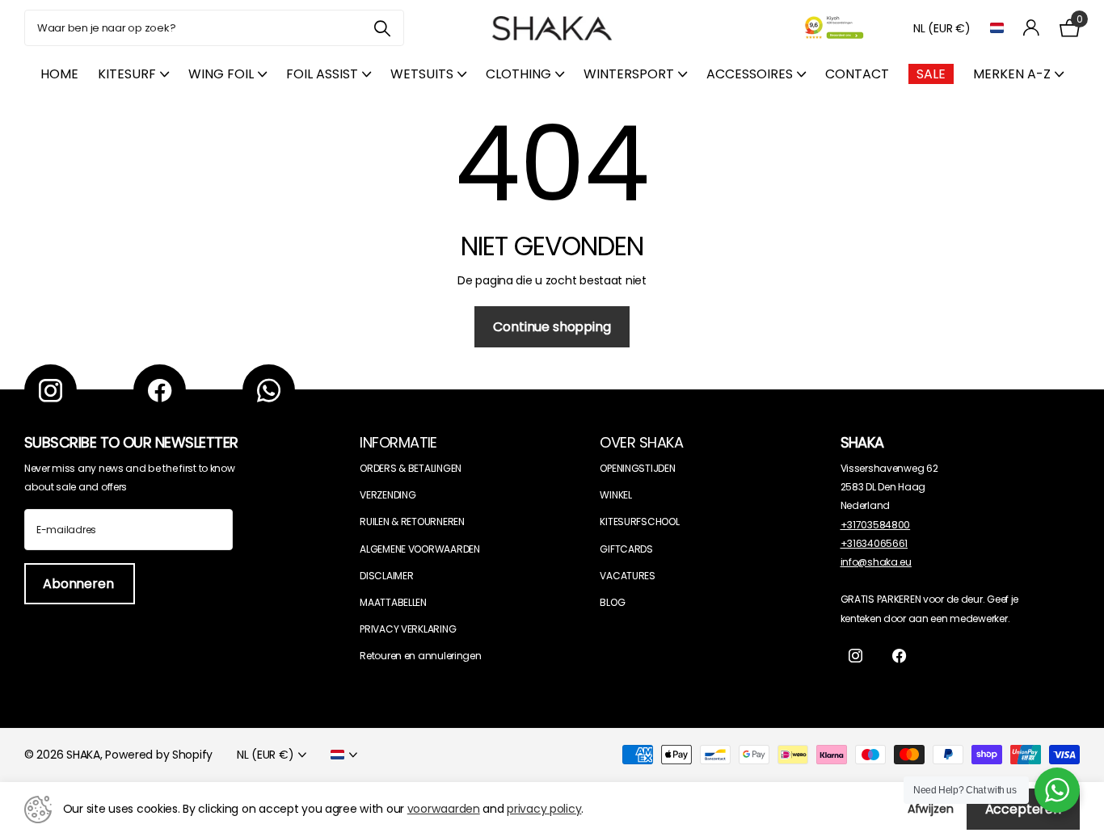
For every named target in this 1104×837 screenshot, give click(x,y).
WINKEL (615, 495)
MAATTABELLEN (393, 602)
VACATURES (627, 576)
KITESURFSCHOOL (639, 521)
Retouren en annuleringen (420, 655)
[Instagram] (50, 390)
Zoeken (382, 28)
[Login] (1031, 28)
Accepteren (1023, 809)
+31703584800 (876, 525)
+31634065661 (874, 543)
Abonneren (79, 583)
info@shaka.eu (876, 562)
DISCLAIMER (386, 576)
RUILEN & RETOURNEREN (412, 521)
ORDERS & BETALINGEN (410, 468)
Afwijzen (931, 809)
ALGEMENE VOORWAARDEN (419, 549)
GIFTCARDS (626, 549)
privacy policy (544, 809)
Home (59, 74)
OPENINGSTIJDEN (637, 468)
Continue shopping (551, 327)
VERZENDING (387, 495)
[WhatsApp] (268, 390)
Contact (857, 74)
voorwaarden (443, 809)
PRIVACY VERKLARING (408, 629)
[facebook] (159, 390)
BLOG (612, 602)
